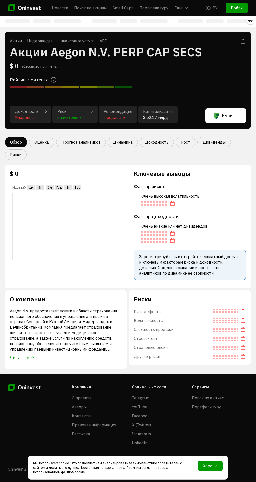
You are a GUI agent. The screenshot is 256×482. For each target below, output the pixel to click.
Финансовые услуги (76, 40)
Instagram (141, 433)
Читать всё (22, 358)
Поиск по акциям (90, 7)
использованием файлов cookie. (59, 472)
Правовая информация (94, 424)
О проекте (82, 397)
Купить (230, 115)
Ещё (178, 7)
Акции (16, 40)
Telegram (141, 397)
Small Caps (123, 7)
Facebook (141, 415)
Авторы (79, 406)
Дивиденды (214, 142)
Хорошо (210, 465)
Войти (237, 7)
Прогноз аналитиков (81, 142)
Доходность (157, 142)
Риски (16, 154)
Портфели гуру (154, 7)
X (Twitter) (141, 424)
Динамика (123, 142)
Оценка (41, 142)
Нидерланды (39, 40)
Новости (60, 7)
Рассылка (81, 433)
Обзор (16, 142)
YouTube (140, 406)
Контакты (81, 415)
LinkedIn (140, 442)
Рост (185, 142)
